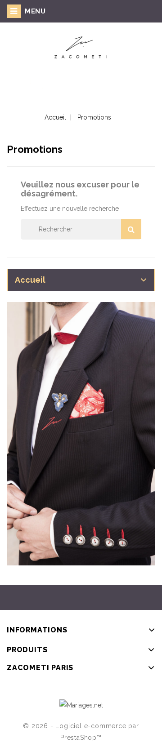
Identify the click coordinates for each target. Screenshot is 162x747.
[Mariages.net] (81, 704)
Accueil (30, 280)
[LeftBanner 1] (81, 434)
